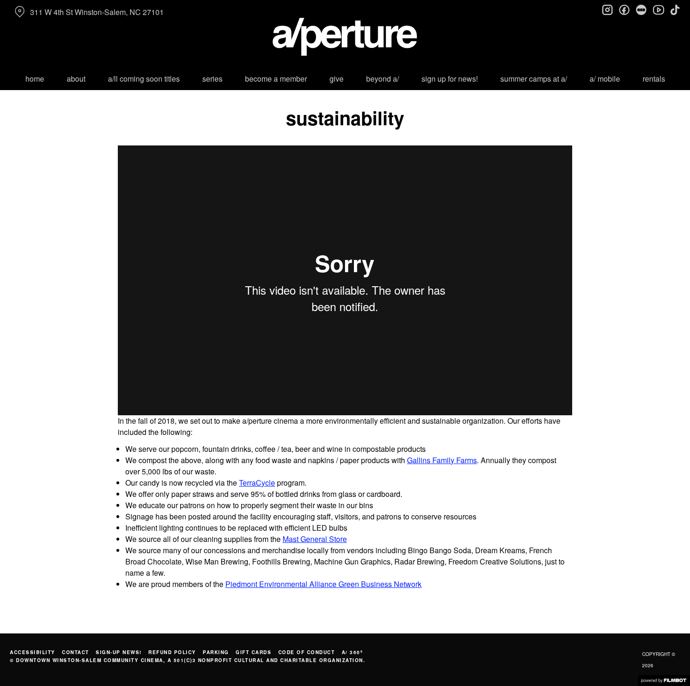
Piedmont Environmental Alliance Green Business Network (323, 584)
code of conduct (306, 652)
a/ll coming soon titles (144, 78)
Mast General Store (315, 539)
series (212, 78)
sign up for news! (450, 78)
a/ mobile (605, 78)
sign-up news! (119, 652)
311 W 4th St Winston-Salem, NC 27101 (97, 12)
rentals (654, 78)
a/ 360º (352, 652)
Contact (75, 652)
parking (216, 652)
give (337, 78)
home (34, 78)
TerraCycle (257, 482)
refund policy (172, 652)
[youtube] (658, 9)
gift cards (253, 652)
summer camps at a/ (533, 78)
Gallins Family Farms (442, 460)
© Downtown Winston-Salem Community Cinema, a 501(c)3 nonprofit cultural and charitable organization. (187, 660)
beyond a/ (382, 78)
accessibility (32, 652)
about (76, 78)
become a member (276, 78)
